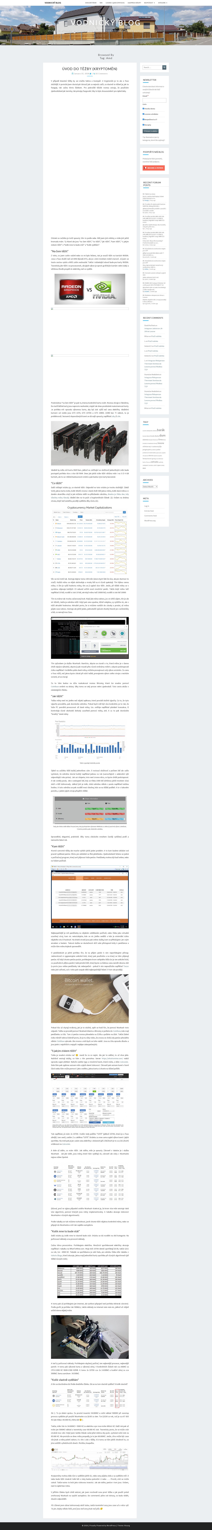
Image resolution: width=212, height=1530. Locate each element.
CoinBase (55, 686)
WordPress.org (150, 520)
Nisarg (127, 1525)
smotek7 (146, 291)
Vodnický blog (53, 2)
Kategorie (162, 3)
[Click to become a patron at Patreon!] (154, 168)
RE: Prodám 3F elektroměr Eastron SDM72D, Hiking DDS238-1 (154, 205)
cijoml (146, 279)
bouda (152, 436)
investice (145, 443)
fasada (150, 440)
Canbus (146, 245)
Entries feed (149, 511)
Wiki (101, 3)
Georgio (146, 200)
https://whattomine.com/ (112, 1058)
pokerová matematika (149, 452)
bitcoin (148, 436)
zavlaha (150, 465)
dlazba (157, 436)
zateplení (145, 465)
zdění (155, 465)
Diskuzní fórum (90, 3)
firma (160, 439)
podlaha (153, 449)
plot (149, 450)
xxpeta (146, 212)
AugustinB (147, 303)
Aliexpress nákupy (134, 3)
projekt (164, 452)
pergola (145, 450)
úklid (144, 468)
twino (144, 462)
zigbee (159, 465)
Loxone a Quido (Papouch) (115, 3)
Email (146, 96)
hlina (164, 440)
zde (113, 416)
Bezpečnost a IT (150, 119)
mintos (145, 446)
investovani (151, 443)
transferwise (159, 459)
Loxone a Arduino (151, 114)
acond (144, 430)
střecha (151, 456)
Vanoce (148, 462)
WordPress (111, 1525)
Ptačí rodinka (156, 336)
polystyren (159, 452)
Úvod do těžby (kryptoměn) (89, 69)
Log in (146, 506)
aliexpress (149, 430)
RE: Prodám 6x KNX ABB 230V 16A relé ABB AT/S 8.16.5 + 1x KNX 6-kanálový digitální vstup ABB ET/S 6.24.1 (153, 219)
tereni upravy (151, 459)
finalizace (155, 440)
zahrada (154, 461)
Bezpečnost (148, 3)
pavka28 (146, 257)
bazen (144, 436)
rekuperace (145, 455)
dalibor (146, 269)
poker (158, 450)
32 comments (102, 73)
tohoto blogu (56, 1255)
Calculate (124, 1062)
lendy (155, 443)
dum (162, 435)
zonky (162, 465)
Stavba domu (149, 109)
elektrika (146, 440)
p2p (160, 446)
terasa (145, 459)
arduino (155, 430)
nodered (155, 446)
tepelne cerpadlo (158, 455)
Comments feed (150, 516)
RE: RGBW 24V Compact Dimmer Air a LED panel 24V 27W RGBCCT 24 (154, 284)
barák (161, 430)
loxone (161, 443)
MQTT (150, 446)
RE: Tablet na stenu (149, 194)
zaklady (161, 462)
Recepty (147, 125)
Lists (145, 104)
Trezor (126, 966)
